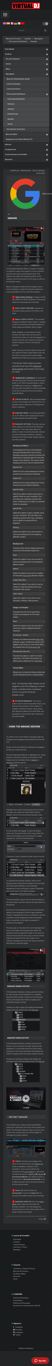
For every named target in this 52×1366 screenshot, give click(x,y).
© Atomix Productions (26, 1348)
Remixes (9, 104)
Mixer (7, 69)
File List (35, 1010)
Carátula (27, 39)
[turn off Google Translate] (9, 214)
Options (40, 1174)
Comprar (16, 1242)
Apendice (8, 159)
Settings (32, 1174)
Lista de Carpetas (12, 84)
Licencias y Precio (20, 1247)
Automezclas (11, 114)
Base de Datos (11, 134)
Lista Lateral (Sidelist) (15, 99)
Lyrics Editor (29, 1172)
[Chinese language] (22, 23)
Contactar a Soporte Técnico (24, 1269)
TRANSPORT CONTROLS (25, 378)
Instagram (19, 1332)
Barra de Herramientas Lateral (17, 79)
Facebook (18, 1327)
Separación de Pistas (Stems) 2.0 (18, 139)
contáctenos (18, 1300)
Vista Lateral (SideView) (18, 41)
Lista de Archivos (12, 89)
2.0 (39, 1164)
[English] (4, 23)
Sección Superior (12, 59)
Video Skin (27, 576)
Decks (8, 64)
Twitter (18, 1335)
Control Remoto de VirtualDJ (16, 154)
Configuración (10, 149)
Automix (9, 763)
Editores (8, 144)
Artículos (16, 1276)
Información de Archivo (15, 129)
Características (19, 1245)
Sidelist (34, 760)
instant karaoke (18, 1117)
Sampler (9, 109)
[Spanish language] (8, 23)
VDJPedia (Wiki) (19, 1274)
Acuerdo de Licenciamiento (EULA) (26, 1306)
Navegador (38, 39)
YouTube (18, 1330)
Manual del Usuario (13, 39)
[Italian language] (19, 23)
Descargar (17, 1239)
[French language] (11, 23)
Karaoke (34, 41)
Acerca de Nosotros (20, 1298)
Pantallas (17, 1250)
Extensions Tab (34, 647)
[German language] (15, 23)
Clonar (9, 124)
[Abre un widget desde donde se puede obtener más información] (40, 1361)
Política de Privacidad (21, 1303)
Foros (15, 1279)
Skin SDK (38, 661)
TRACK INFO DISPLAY (24, 297)
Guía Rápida (9, 49)
